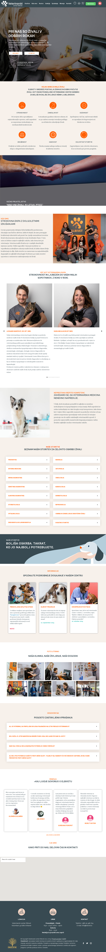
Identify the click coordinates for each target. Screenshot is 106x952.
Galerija (47, 3)
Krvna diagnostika (15, 478)
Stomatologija (14, 504)
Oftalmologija (14, 513)
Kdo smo (34, 3)
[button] (91, 3)
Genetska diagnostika (16, 487)
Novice (41, 3)
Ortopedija (59, 469)
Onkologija (59, 478)
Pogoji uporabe (56, 939)
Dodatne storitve (62, 522)
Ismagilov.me (15, 615)
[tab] (28, 460)
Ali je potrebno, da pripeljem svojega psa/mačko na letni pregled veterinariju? (39, 726)
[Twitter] (87, 943)
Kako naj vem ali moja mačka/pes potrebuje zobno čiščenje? (32, 746)
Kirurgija (58, 460)
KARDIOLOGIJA (60, 487)
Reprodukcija (60, 504)
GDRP (64, 939)
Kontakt (68, 3)
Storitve (27, 3)
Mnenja (62, 3)
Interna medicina (14, 469)
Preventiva (12, 460)
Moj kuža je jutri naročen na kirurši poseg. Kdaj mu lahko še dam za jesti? (37, 736)
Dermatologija (61, 495)
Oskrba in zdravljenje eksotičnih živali (70, 513)
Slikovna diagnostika (16, 495)
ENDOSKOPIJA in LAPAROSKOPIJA (19, 522)
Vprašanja (55, 3)
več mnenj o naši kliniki (53, 835)
